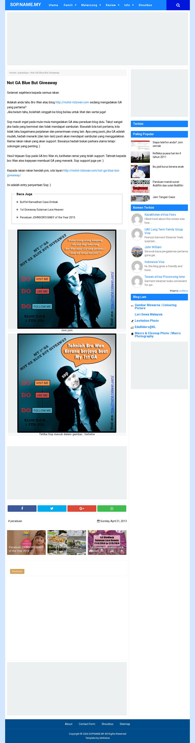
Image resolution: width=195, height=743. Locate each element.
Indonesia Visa (154, 262)
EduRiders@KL (145, 327)
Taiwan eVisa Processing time (165, 277)
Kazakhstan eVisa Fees (160, 214)
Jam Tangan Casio (164, 197)
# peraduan (15, 521)
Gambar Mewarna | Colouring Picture (156, 306)
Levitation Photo (147, 320)
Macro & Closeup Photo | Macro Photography (158, 334)
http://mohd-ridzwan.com (72, 102)
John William (153, 247)
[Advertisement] (97, 38)
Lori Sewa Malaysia (148, 314)
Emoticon (17, 571)
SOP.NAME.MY (96, 733)
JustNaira (183, 291)
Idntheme (104, 738)
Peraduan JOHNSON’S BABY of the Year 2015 (47, 217)
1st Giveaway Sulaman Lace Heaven (41, 209)
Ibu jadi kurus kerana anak (168, 166)
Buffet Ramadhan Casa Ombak (39, 202)
